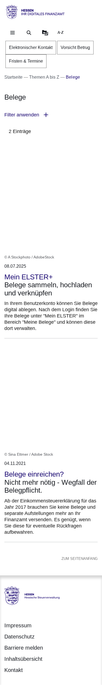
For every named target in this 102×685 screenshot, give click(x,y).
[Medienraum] (45, 32)
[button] (51, 115)
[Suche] (28, 32)
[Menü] (12, 32)
